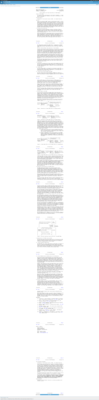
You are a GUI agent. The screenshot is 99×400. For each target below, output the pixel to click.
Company (14, 4)
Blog (97, 0)
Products (5, 4)
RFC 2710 (60, 7)
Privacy (7, 397)
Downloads (95, 0)
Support (11, 4)
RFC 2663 (55, 299)
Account (91, 0)
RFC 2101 (47, 310)
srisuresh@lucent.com (44, 332)
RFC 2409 (40, 306)
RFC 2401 (48, 301)
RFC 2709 (37, 78)
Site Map (2, 397)
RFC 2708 (38, 7)
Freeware (2, 4)
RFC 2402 (61, 304)
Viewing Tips (4, 397)
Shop (93, 0)
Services (8, 4)
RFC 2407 (45, 308)
